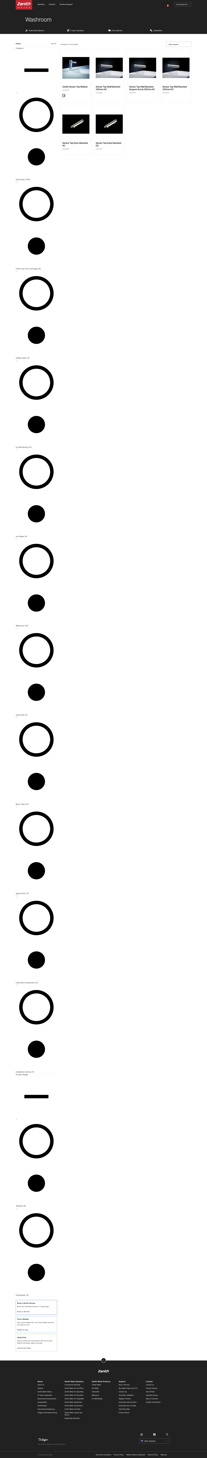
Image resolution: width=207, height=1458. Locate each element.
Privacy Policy (119, 1455)
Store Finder (150, 1392)
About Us (40, 1385)
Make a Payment (152, 1399)
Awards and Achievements (46, 1399)
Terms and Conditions (103, 1455)
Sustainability (42, 1402)
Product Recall (124, 1412)
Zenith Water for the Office (74, 1388)
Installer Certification (153, 1402)
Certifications (42, 1406)
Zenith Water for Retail (72, 1409)
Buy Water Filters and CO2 (128, 1388)
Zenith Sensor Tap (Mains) (75, 86)
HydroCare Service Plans (127, 1402)
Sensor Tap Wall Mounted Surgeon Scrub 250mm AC (142, 88)
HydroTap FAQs (124, 1409)
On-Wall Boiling (97, 1399)
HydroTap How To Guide (127, 1406)
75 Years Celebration (44, 1395)
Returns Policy (153, 1455)
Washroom (95, 1395)
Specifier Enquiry (152, 1395)
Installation (157, 30)
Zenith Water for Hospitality (74, 1399)
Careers (40, 1388)
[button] (36, 69)
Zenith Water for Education (74, 1395)
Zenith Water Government (74, 1406)
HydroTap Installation (126, 1395)
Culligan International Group (47, 1412)
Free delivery (117, 30)
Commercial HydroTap (72, 1385)
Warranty (164, 1455)
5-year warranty (77, 30)
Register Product (125, 1399)
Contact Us (123, 1392)
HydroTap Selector (36, 30)
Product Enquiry (151, 1388)
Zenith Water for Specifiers (74, 1392)
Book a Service (124, 1385)
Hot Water (95, 1388)
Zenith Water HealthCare (73, 1402)
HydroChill (95, 1392)
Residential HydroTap (72, 1418)
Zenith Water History (44, 1392)
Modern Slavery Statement (135, 1455)
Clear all (53, 43)
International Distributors (46, 1409)
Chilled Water (96, 1385)
